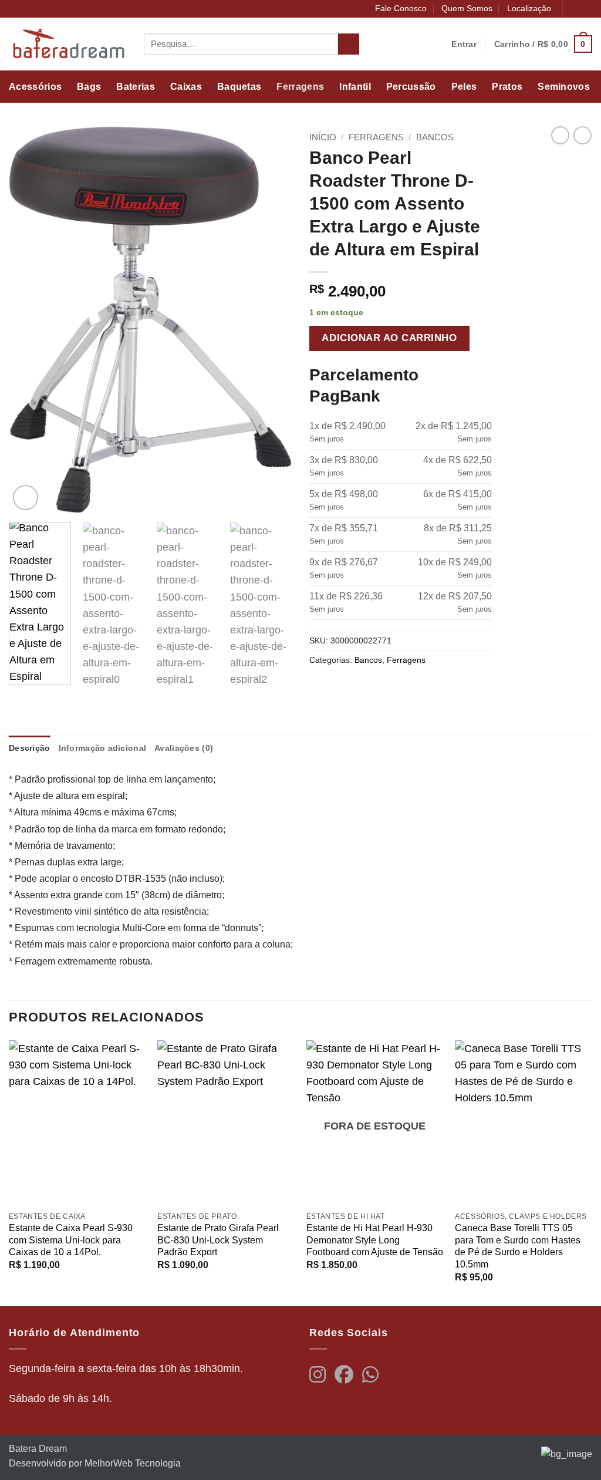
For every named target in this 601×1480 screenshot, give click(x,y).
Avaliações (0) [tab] (183, 748)
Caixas (186, 87)
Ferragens (300, 87)
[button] (543, 43)
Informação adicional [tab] (103, 748)
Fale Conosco (401, 8)
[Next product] (560, 135)
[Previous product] (582, 135)
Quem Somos (466, 8)
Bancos (435, 137)
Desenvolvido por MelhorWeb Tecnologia (95, 1463)
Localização (529, 8)
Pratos (507, 87)
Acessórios (35, 87)
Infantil (355, 87)
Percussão (411, 87)
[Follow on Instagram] (586, 9)
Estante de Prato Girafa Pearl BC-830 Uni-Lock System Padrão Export (218, 1240)
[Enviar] (348, 44)
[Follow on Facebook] (574, 9)
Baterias (135, 87)
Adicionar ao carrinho (389, 337)
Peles (464, 87)
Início (322, 137)
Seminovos (564, 87)
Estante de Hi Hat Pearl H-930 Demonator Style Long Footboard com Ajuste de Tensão (374, 1240)
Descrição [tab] (29, 748)
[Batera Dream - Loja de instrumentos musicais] (67, 44)
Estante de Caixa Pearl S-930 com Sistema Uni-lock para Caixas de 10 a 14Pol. (71, 1240)
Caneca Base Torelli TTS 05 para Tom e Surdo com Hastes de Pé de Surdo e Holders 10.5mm (517, 1246)
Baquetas (239, 87)
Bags (89, 87)
